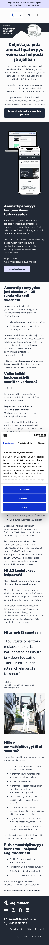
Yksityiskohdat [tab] (25, 443)
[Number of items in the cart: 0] (28, 15)
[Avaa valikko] (43, 15)
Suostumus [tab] (8, 443)
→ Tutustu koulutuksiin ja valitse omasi (23, 890)
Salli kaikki (24, 489)
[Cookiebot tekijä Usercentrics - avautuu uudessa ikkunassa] (34, 435)
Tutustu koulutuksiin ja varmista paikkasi (24, 113)
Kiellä (24, 507)
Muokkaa (23, 498)
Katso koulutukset (17, 269)
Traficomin (37, 593)
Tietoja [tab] (41, 443)
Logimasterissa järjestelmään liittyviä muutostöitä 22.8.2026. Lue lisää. (24, 4)
